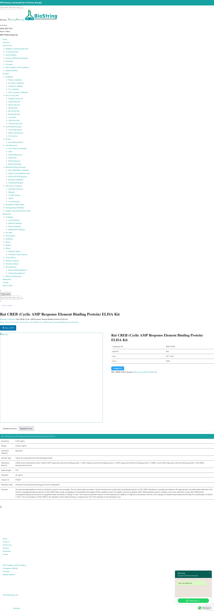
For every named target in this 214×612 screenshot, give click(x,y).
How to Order (8, 285)
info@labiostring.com (10, 595)
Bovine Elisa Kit (14, 114)
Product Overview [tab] (10, 428)
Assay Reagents (14, 201)
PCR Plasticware (14, 161)
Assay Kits (12, 117)
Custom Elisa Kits (12, 52)
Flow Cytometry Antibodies (18, 92)
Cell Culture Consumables (17, 148)
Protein (8, 139)
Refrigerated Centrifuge (16, 229)
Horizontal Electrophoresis (17, 270)
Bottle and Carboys (15, 164)
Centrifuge (9, 217)
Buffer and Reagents (15, 133)
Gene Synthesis (11, 55)
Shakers (8, 245)
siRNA (10, 198)
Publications (7, 279)
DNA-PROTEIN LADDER (18, 170)
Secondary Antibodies (16, 83)
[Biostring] (33, 19)
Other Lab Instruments (13, 276)
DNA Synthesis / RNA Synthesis (17, 67)
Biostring (16, 608)
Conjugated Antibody (10, 568)
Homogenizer (10, 235)
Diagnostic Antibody (15, 86)
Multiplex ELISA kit (15, 98)
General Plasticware (15, 154)
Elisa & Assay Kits (12, 95)
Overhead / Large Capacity (17, 254)
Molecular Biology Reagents (16, 167)
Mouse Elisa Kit (14, 105)
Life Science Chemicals (14, 186)
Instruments (7, 214)
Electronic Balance (12, 264)
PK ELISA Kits (14, 111)
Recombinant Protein (15, 142)
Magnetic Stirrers (14, 251)
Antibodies (9, 76)
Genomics (9, 64)
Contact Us (117, 368)
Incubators (9, 239)
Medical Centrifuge (15, 223)
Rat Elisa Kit (12, 108)
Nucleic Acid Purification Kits (19, 173)
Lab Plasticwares (11, 145)
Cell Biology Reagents (14, 126)
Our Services (7, 45)
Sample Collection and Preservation (18, 211)
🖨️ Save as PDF (8, 328)
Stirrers (8, 248)
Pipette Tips (12, 158)
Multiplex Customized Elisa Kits (17, 48)
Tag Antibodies (13, 89)
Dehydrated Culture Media (15, 204)
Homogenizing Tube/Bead (15, 207)
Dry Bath (9, 232)
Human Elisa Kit (14, 101)
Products (6, 73)
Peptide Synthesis (12, 70)
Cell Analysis (13, 136)
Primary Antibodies (15, 80)
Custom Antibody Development (17, 58)
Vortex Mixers (11, 257)
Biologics (11, 192)
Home (5, 39)
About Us (6, 42)
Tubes (10, 151)
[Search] (22, 298)
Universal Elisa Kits (15, 123)
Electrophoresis (11, 267)
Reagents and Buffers (16, 179)
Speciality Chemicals (15, 189)
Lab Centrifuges (14, 220)
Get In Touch (7, 305)
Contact (5, 282)
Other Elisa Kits (14, 120)
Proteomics (9, 61)
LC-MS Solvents (14, 195)
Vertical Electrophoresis (16, 273)
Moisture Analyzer (12, 260)
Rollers (8, 242)
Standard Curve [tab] (26, 428)
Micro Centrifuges (14, 226)
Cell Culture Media (15, 129)
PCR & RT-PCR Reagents (17, 176)
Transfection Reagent (15, 182)
